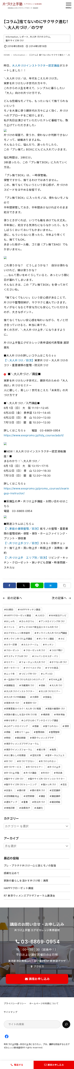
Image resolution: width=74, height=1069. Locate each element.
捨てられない (51, 726)
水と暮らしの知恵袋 (16, 755)
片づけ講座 (31, 773)
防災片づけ (39, 802)
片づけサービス (13, 767)
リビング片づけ (28, 673)
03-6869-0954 (40, 942)
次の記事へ (59, 598)
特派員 (59, 773)
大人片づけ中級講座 (16, 697)
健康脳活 (10, 685)
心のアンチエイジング (17, 726)
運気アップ (11, 802)
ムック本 (10, 673)
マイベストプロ (33, 668)
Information (12, 36)
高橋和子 (25, 808)
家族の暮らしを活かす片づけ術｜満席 (26, 880)
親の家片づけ (38, 790)
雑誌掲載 (56, 802)
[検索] (66, 1024)
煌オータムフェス (55, 755)
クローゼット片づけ (35, 650)
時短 (8, 737)
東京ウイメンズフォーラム (19, 749)
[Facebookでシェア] (9, 585)
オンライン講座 (46, 638)
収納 (43, 685)
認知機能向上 (12, 796)
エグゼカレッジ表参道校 (18, 633)
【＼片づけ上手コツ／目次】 (22, 543)
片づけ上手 (54, 767)
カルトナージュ (30, 644)
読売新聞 (30, 796)
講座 (43, 796)
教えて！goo (23, 732)
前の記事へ (14, 598)
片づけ (9, 761)
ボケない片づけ (59, 662)
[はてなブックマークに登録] (50, 585)
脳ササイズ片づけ (15, 40)
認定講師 (56, 790)
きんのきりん (27, 621)
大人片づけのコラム (40, 36)
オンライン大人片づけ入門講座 (51, 633)
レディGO (48, 673)
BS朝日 (9, 609)
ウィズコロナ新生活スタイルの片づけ (39, 627)
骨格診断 (10, 808)
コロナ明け (57, 650)
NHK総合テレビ (58, 615)
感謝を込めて (12, 873)
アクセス (39, 966)
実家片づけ (31, 703)
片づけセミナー (35, 767)
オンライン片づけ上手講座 (19, 638)
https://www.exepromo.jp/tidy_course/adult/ (34, 435)
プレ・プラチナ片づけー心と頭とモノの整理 (30, 865)
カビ (62, 638)
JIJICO (40, 615)
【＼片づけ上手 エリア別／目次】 (26, 557)
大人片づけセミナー (50, 691)
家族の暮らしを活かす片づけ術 (21, 714)
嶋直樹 (46, 714)
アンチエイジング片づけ (53, 621)
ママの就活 (52, 668)
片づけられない (48, 761)
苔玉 (65, 784)
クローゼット (12, 650)
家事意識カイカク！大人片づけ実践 (23, 708)
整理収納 (40, 732)
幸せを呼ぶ (11, 720)
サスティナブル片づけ (17, 656)
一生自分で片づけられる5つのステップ (25, 679)
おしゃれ (10, 621)
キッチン (49, 644)
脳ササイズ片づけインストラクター (47, 778)
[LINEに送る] (37, 585)
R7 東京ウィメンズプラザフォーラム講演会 (29, 895)
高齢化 (39, 808)
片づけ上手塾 (12, 773)
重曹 (25, 802)
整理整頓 (55, 732)
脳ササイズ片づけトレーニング (21, 784)
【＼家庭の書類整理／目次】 (22, 528)
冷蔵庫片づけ (27, 685)
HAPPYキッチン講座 (30, 609)
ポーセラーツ (12, 668)
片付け (46, 773)
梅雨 (54, 749)
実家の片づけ (12, 703)
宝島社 (48, 697)
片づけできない (26, 761)
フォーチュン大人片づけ (33, 662)
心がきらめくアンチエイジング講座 (40, 720)
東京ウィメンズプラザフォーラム (22, 743)
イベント (10, 627)
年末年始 (60, 714)
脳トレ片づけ (49, 784)
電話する (18, 1064)
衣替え (9, 790)
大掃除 (35, 697)
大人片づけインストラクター (20, 691)
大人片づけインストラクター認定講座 (35, 65)
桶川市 (42, 749)
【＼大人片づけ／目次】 (19, 360)
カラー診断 (11, 644)
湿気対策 (36, 755)
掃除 (67, 726)
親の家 (22, 790)
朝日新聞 (21, 737)
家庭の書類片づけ (56, 708)
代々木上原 (56, 679)
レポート (23, 36)
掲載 (8, 732)
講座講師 (56, 796)
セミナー (10, 662)
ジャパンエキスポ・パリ (46, 656)
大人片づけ (57, 685)
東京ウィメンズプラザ (43, 737)
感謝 (36, 726)
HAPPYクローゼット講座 (18, 615)
